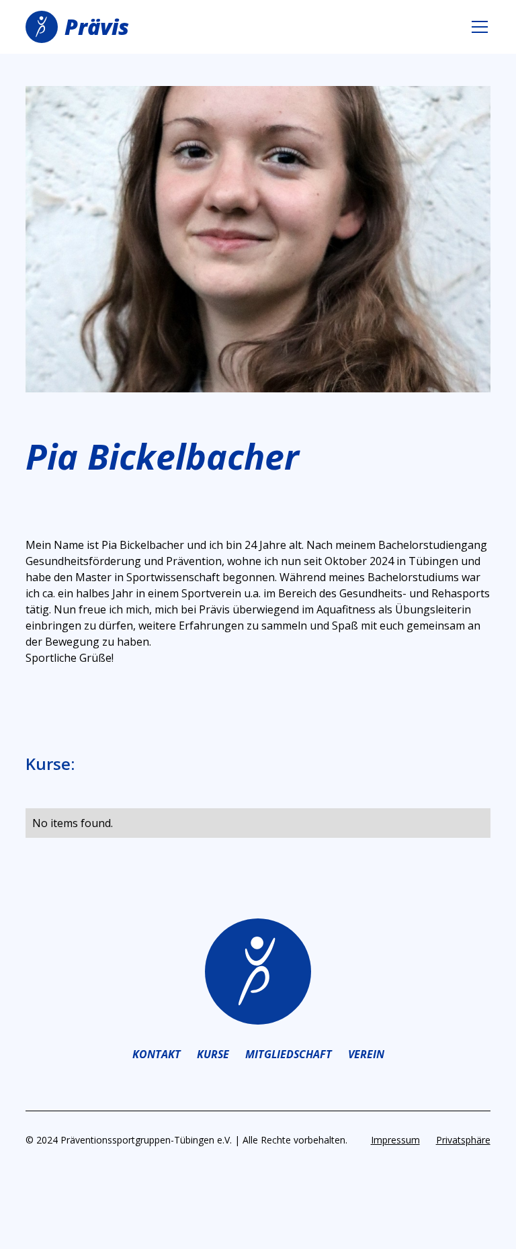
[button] (477, 27)
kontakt (156, 1054)
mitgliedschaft (288, 1054)
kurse (213, 1054)
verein (366, 1054)
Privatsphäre (463, 1139)
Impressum (395, 1139)
